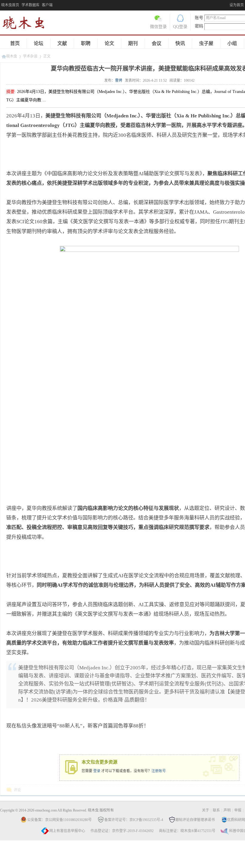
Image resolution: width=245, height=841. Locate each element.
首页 (15, 43)
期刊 (133, 43)
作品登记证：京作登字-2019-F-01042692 (122, 831)
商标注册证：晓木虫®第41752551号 (187, 831)
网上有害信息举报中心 (67, 831)
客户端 (47, 5)
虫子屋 (206, 43)
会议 (156, 43)
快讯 (180, 43)
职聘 (86, 43)
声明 (227, 810)
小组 (232, 43)
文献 (62, 43)
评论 (17, 790)
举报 (237, 810)
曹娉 (118, 80)
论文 (109, 43)
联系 (216, 810)
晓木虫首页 (10, 5)
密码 (199, 26)
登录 (96, 771)
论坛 (38, 43)
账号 (199, 17)
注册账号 (158, 771)
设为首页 (236, 5)
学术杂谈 (30, 56)
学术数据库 (30, 5)
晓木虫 (26, 24)
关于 (205, 810)
